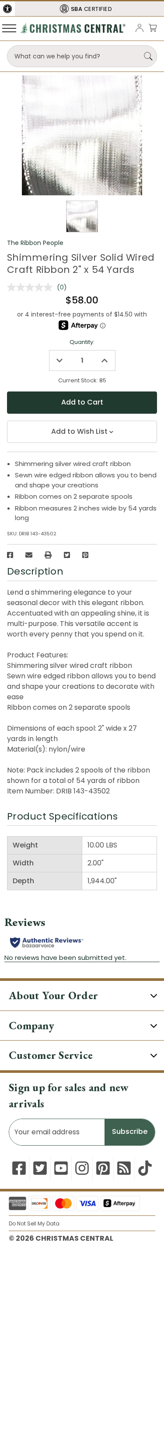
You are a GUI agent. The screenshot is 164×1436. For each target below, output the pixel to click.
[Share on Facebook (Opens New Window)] (10, 554)
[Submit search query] (148, 56)
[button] (7, 8)
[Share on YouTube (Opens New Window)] (61, 1168)
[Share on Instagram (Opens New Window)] (82, 1168)
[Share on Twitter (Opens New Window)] (67, 554)
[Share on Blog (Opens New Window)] (124, 1168)
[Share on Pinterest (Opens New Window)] (85, 554)
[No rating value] (32, 287)
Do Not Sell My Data (34, 1223)
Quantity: (82, 342)
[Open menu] (9, 28)
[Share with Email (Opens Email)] (28, 554)
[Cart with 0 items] (152, 27)
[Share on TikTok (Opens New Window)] (145, 1168)
